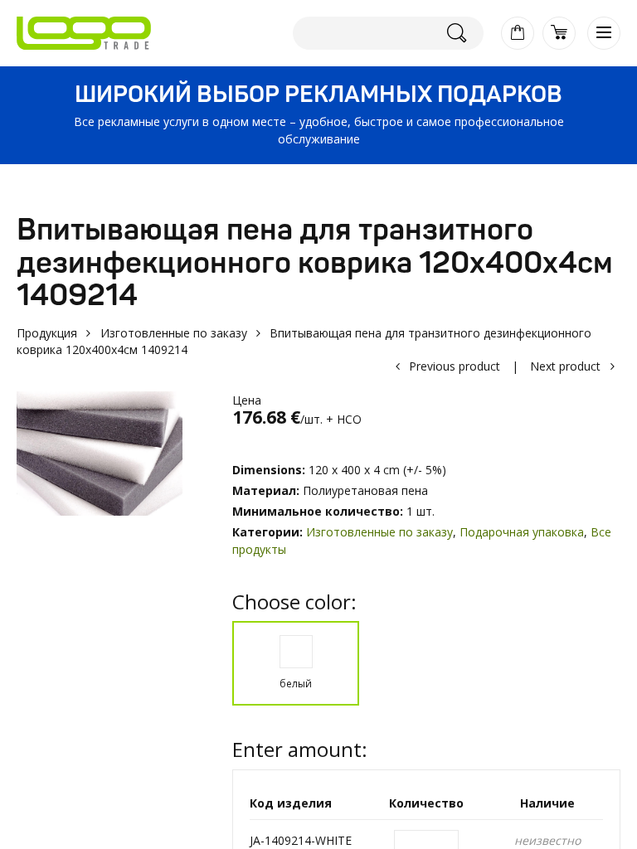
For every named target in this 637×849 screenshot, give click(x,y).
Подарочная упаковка (522, 532)
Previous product (454, 366)
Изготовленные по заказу (173, 333)
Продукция (47, 333)
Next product (565, 366)
